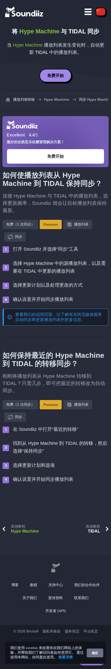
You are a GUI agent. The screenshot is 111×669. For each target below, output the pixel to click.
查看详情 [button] (65, 657)
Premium (50, 224)
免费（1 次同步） (20, 224)
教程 (33, 585)
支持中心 (56, 585)
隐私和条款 (52, 631)
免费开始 (55, 75)
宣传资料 (55, 598)
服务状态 (72, 631)
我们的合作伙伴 (87, 585)
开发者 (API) (55, 611)
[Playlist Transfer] (24, 11)
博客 (15, 585)
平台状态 (90, 631)
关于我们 (29, 598)
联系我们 (81, 598)
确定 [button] (95, 653)
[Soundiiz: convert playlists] (55, 568)
